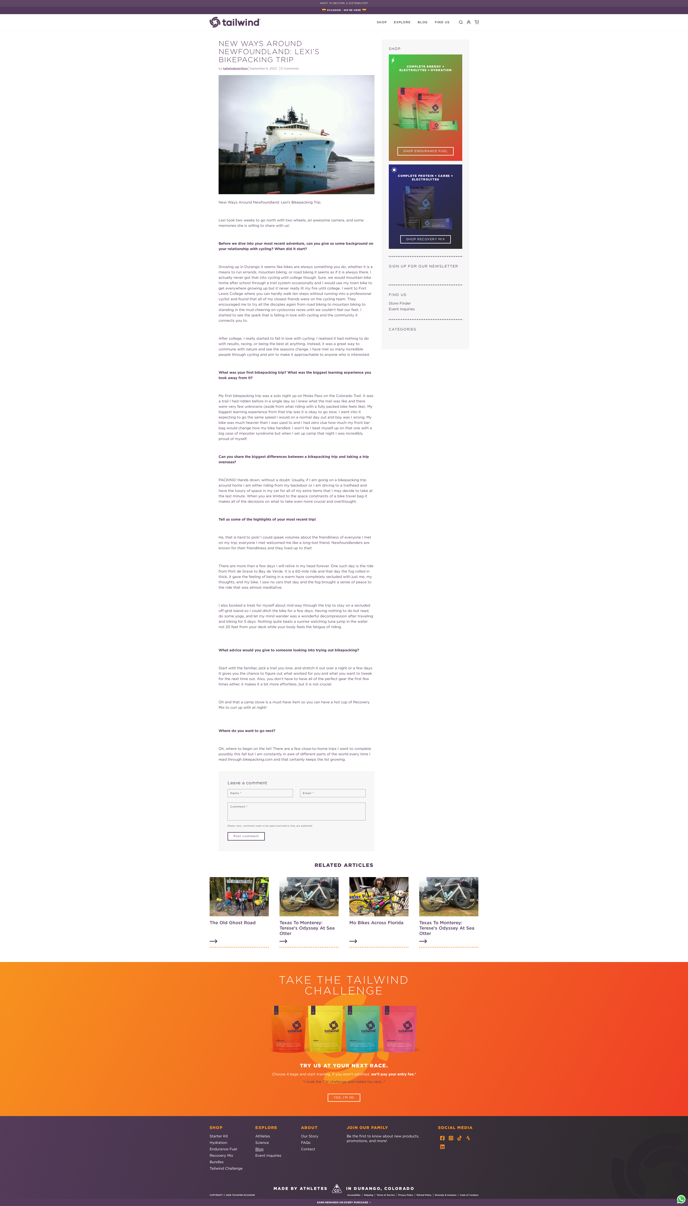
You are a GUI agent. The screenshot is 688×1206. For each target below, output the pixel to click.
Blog (259, 1149)
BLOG (423, 22)
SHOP (382, 22)
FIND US (442, 22)
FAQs (305, 1142)
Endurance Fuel (223, 1149)
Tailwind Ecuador (243, 1195)
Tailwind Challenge (226, 1168)
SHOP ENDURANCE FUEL (425, 151)
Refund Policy (424, 1195)
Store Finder (400, 303)
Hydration (218, 1142)
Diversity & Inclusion (445, 1195)
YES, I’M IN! (344, 1097)
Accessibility (353, 1195)
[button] (344, 1202)
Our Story (309, 1136)
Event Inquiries (402, 309)
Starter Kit (219, 1136)
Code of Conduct (469, 1195)
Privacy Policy (405, 1195)
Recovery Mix (221, 1155)
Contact (308, 1149)
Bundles (217, 1162)
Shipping (368, 1195)
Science (262, 1142)
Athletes (262, 1136)
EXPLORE (402, 22)
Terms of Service (386, 1195)
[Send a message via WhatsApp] (681, 1199)
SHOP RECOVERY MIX (425, 239)
